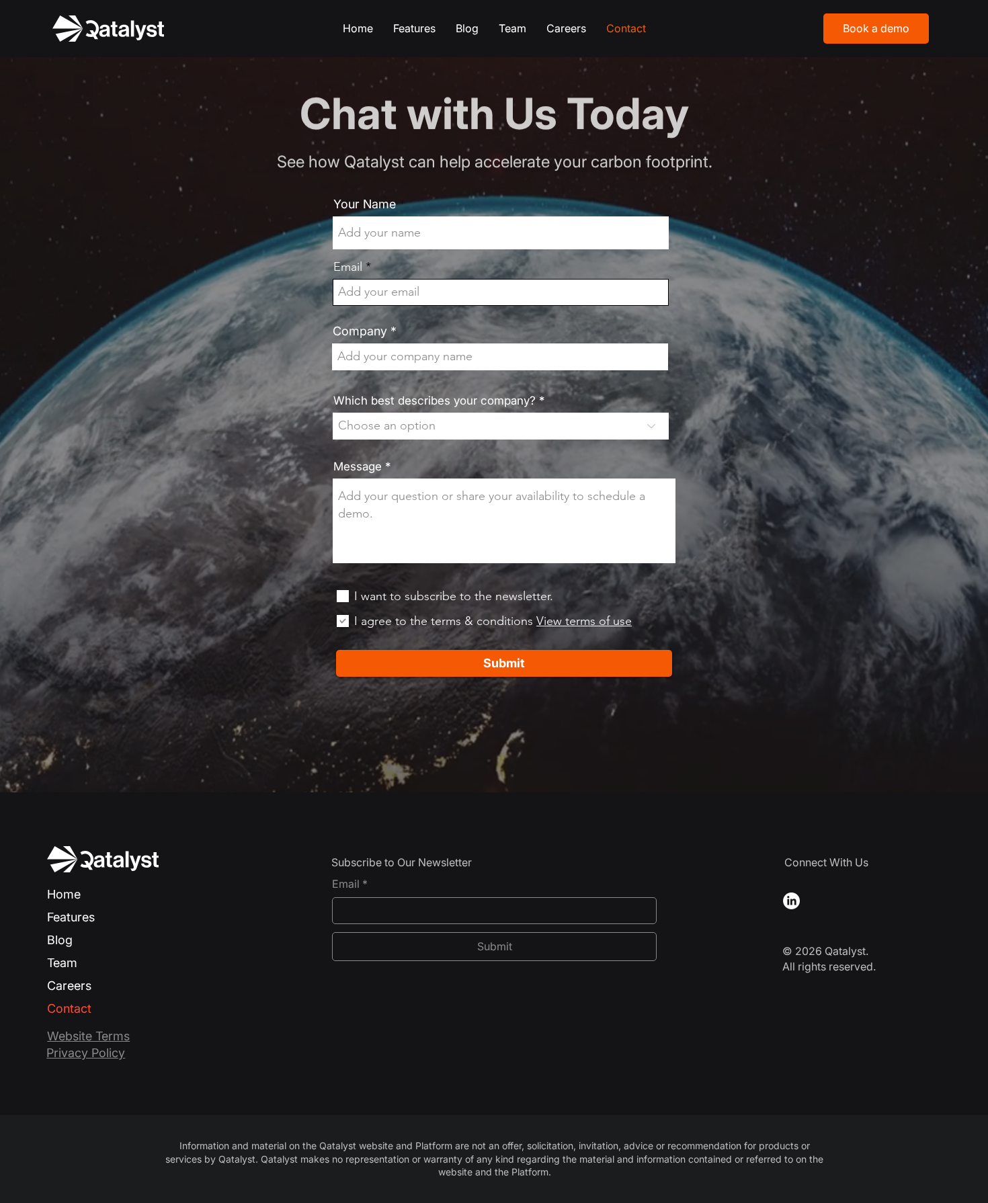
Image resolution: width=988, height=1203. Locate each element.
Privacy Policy (85, 1053)
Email (347, 267)
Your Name (364, 204)
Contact (69, 1008)
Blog (60, 940)
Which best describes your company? (434, 401)
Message (357, 466)
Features (71, 917)
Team (62, 963)
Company (360, 331)
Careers (69, 986)
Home (64, 894)
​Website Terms (88, 1036)
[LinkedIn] (791, 901)
